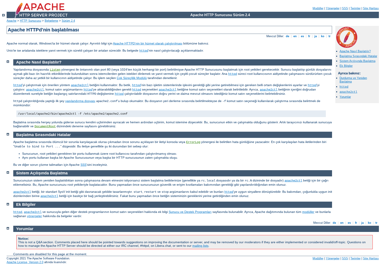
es (302, 36)
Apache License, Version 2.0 (25, 262)
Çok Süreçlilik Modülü (132, 78)
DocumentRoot (45, 126)
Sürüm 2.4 (68, 20)
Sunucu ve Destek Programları (190, 212)
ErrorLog (193, 142)
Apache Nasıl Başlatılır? (355, 51)
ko (322, 36)
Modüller (318, 8)
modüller (308, 212)
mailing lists (200, 245)
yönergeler (34, 216)
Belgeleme (51, 20)
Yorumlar (345, 96)
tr (329, 36)
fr (309, 36)
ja (315, 36)
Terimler (355, 8)
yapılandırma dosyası (80, 101)
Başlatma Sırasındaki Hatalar (358, 56)
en (295, 36)
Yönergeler (333, 8)
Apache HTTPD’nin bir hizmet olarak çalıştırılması (147, 43)
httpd (143, 50)
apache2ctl (348, 92)
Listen (55, 69)
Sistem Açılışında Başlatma (357, 61)
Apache (11, 20)
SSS (345, 8)
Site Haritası (371, 8)
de (287, 36)
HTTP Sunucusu (30, 20)
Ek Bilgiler (346, 66)
